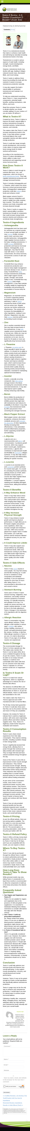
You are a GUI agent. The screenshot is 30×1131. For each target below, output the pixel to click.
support (10, 281)
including (11, 626)
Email (6, 1065)
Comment (7, 1046)
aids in (20, 441)
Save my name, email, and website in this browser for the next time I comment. (14, 1080)
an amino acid (16, 347)
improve (10, 234)
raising (19, 301)
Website (6, 1070)
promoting (18, 452)
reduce (19, 191)
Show (12, 29)
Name (6, 1059)
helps (20, 272)
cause (15, 569)
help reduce (19, 381)
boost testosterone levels (11, 176)
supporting (10, 467)
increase (11, 244)
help (22, 329)
